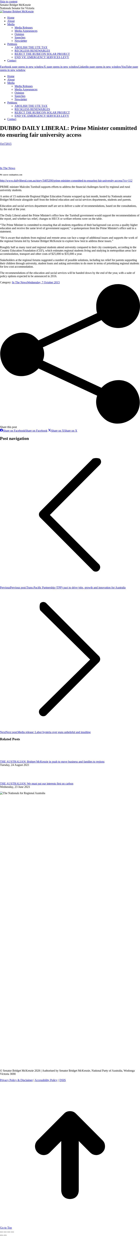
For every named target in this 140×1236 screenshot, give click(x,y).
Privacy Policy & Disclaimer (16, 1080)
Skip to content (8, 1)
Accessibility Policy (46, 1080)
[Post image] (10, 758)
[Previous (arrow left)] (1, 1235)
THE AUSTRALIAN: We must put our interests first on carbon (36, 783)
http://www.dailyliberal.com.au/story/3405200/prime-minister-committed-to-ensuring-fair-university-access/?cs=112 (66, 180)
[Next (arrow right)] (5, 1235)
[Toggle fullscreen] (8, 1232)
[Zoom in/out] (12, 1232)
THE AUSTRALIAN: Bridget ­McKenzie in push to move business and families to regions (52, 761)
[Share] (5, 1232)
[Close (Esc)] (1, 1232)
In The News (7, 168)
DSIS (62, 1080)
